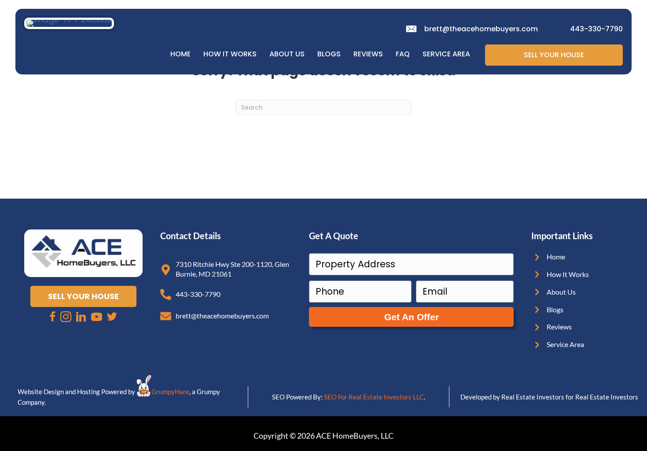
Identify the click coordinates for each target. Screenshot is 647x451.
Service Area (446, 54)
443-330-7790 (596, 29)
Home (180, 54)
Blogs (329, 54)
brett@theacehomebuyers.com (481, 29)
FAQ (403, 54)
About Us (287, 54)
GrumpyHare (170, 392)
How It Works (230, 54)
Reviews (368, 54)
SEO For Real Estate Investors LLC (374, 397)
